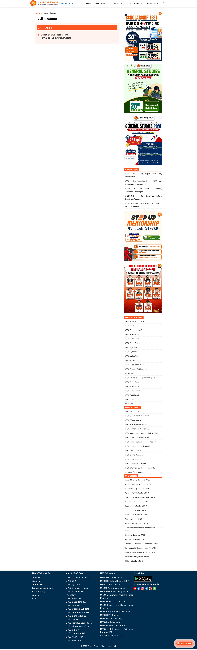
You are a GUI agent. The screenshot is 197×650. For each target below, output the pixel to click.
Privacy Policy (38, 591)
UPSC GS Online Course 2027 (137, 416)
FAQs (34, 598)
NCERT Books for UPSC (134, 365)
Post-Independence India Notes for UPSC (141, 497)
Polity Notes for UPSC (133, 519)
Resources (151, 3)
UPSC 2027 (129, 326)
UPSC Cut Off (130, 399)
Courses (116, 3)
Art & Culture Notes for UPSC (136, 501)
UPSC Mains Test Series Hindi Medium (140, 442)
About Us (36, 577)
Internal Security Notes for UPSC (138, 557)
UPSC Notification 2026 (134, 321)
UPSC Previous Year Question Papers (140, 378)
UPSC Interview (73, 605)
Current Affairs (133, 3)
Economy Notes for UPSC (135, 535)
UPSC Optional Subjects (77, 609)
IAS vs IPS (129, 404)
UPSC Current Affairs (76, 633)
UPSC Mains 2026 (132, 339)
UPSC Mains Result (132, 391)
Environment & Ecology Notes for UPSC (141, 548)
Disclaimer (37, 581)
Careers (35, 595)
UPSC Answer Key (74, 637)
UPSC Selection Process (77, 612)
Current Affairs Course (134, 472)
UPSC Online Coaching (134, 455)
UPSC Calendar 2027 (133, 330)
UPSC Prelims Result (133, 386)
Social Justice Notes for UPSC (137, 523)
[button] (164, 3)
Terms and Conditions (42, 588)
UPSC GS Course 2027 (134, 411)
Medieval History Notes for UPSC (138, 484)
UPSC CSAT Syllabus (76, 616)
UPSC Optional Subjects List (136, 369)
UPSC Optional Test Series (135, 463)
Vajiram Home (67, 3)
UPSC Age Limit (131, 347)
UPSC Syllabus (131, 352)
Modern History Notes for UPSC (137, 488)
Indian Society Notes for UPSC (137, 510)
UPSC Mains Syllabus (133, 356)
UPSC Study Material (133, 459)
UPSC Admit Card (132, 382)
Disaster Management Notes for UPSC (140, 552)
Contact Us (37, 584)
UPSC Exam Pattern (75, 591)
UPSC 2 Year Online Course (136, 424)
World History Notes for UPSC (137, 493)
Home (88, 3)
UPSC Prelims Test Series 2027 (137, 446)
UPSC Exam (100, 3)
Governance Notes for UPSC (136, 514)
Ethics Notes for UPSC (134, 561)
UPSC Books (130, 360)
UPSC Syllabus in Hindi (77, 588)
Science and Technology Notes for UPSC (141, 544)
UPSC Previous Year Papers (79, 623)
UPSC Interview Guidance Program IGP (140, 468)
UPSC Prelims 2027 (133, 334)
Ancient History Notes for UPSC (137, 480)
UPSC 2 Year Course (133, 420)
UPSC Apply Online (132, 343)
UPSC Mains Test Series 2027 (137, 437)
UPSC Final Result (132, 395)
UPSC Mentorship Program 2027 (138, 429)
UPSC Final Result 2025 (77, 626)
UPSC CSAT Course (133, 450)
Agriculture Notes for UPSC (136, 539)
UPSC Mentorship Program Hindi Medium (141, 433)
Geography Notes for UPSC (136, 506)
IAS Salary (129, 373)
